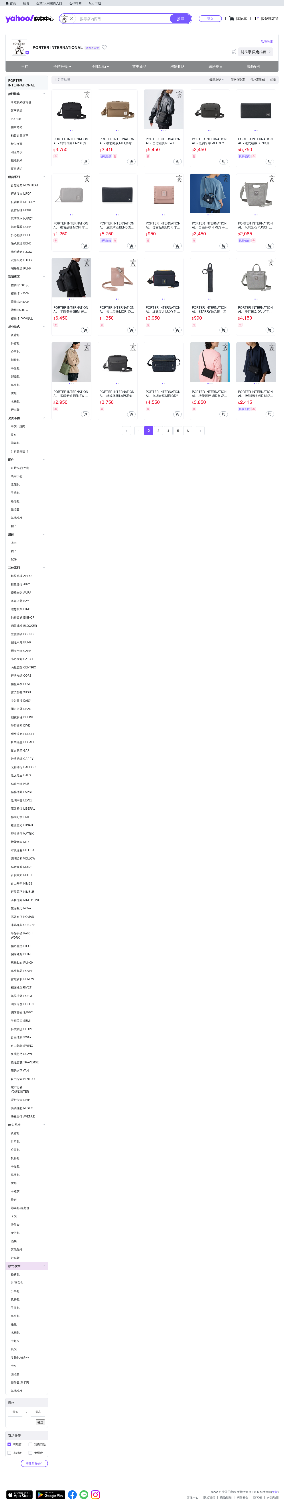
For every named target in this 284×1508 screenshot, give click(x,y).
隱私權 (257, 1497)
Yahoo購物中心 (29, 18)
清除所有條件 (34, 1463)
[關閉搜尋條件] (71, 18)
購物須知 (226, 1497)
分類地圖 (273, 1497)
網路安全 (242, 1497)
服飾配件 (254, 66)
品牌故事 (267, 41)
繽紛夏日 (216, 66)
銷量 (273, 79)
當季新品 (139, 66)
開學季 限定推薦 (253, 51)
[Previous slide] (54, 109)
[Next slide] (88, 109)
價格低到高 (238, 79)
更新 (275, 1492)
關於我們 (209, 1497)
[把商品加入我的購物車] (85, 161)
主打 (24, 66)
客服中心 (192, 1497)
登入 (210, 18)
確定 (40, 1422)
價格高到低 (257, 79)
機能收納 (177, 66)
